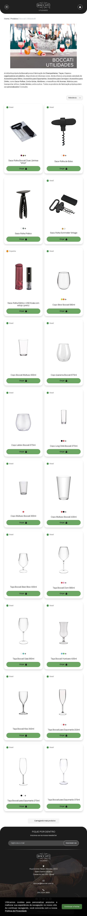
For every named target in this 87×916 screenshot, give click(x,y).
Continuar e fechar (72, 906)
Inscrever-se (71, 843)
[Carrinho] (80, 7)
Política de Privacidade (16, 911)
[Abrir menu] (7, 7)
